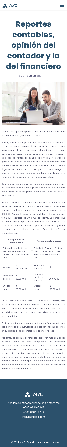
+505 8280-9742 (33, 412)
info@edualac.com (33, 416)
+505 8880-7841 (33, 407)
